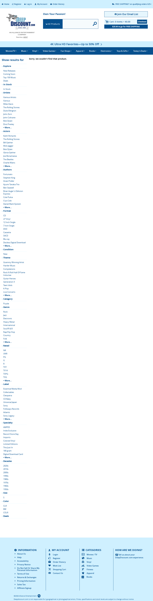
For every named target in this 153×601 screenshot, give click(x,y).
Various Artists (9, 97)
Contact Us (58, 573)
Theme (6, 257)
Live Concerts (9, 292)
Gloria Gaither (9, 152)
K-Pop (6, 288)
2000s (5, 472)
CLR (5, 505)
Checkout (142, 21)
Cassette (7, 232)
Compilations (9, 269)
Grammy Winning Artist (13, 262)
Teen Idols (7, 285)
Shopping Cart (59, 569)
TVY (5, 367)
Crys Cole (7, 200)
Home (6, 4)
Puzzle (6, 303)
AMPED (6, 427)
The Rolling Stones (11, 107)
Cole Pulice (8, 197)
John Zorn (7, 114)
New (5, 254)
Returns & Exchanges (26, 577)
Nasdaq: (22, 37)
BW (4, 509)
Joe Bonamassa (10, 156)
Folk (5, 338)
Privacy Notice (23, 564)
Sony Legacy (8, 415)
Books (89, 577)
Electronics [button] (106, 51)
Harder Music (9, 265)
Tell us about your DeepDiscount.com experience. (129, 556)
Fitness (90, 569)
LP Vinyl (6, 219)
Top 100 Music (9, 77)
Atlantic (6, 412)
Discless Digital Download (14, 242)
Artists (6, 92)
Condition (8, 249)
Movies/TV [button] (10, 51)
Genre (6, 307)
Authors (7, 169)
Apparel (90, 573)
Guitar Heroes (9, 278)
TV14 (5, 370)
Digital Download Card (13, 454)
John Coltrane (9, 117)
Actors (6, 131)
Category (8, 298)
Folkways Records (11, 409)
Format (7, 210)
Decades (7, 461)
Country (7, 335)
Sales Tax (21, 584)
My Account (42, 4)
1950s (5, 489)
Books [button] (92, 51)
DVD (5, 229)
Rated (6, 345)
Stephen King (9, 177)
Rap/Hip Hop (9, 332)
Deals (5, 80)
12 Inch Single (9, 222)
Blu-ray (6, 239)
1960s (5, 486)
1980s (5, 479)
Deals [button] (139, 51)
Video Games (93, 565)
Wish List (57, 565)
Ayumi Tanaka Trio (11, 184)
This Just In (8, 447)
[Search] (95, 24)
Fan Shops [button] (65, 51)
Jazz (5, 315)
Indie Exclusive (9, 430)
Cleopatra (7, 395)
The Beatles (8, 159)
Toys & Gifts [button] (122, 51)
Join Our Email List (127, 14)
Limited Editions (10, 444)
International (9, 325)
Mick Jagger (8, 145)
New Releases (9, 70)
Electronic (7, 318)
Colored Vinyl (9, 440)
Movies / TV (92, 554)
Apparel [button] (79, 51)
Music (89, 558)
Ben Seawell (8, 187)
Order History (58, 4)
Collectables (8, 392)
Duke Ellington (9, 110)
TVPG (5, 374)
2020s (5, 465)
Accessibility (23, 561)
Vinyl (89, 562)
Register (17, 4)
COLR (5, 512)
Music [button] (23, 51)
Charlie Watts (9, 162)
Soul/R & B (8, 328)
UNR (5, 353)
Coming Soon (9, 74)
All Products (54, 23)
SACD (5, 235)
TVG (5, 377)
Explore (7, 66)
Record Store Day (11, 434)
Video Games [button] (49, 51)
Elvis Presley (8, 124)
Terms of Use (23, 574)
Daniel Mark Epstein (12, 204)
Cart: (120, 21)
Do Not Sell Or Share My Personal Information (28, 569)
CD (4, 215)
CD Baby (7, 399)
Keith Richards (9, 135)
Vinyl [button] (34, 51)
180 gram (7, 450)
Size (5, 492)
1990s (5, 476)
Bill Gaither (8, 142)
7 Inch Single (8, 225)
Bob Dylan (7, 120)
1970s (5, 482)
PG (4, 357)
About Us (21, 554)
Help (19, 557)
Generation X (9, 281)
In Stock (7, 84)
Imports (6, 437)
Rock (5, 311)
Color (6, 501)
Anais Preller (8, 181)
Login (55, 554)
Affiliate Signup (24, 588)
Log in (29, 4)
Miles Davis (8, 104)
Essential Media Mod (12, 388)
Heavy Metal (8, 322)
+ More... (7, 127)
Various (6, 100)
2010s (5, 469)
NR (4, 350)
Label (6, 384)
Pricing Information (26, 581)
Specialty (8, 422)
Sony (5, 405)
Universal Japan (10, 402)
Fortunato (7, 174)
